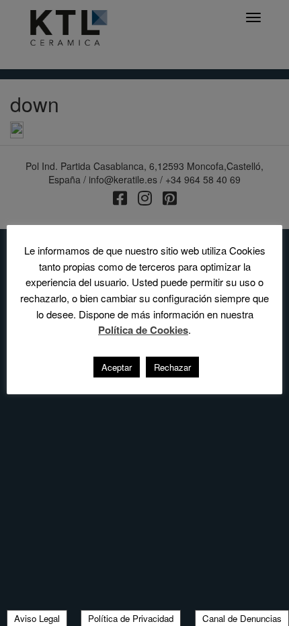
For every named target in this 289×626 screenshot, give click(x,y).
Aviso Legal (37, 618)
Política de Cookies (143, 330)
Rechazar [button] (172, 367)
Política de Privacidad (130, 618)
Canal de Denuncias (242, 618)
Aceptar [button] (116, 367)
